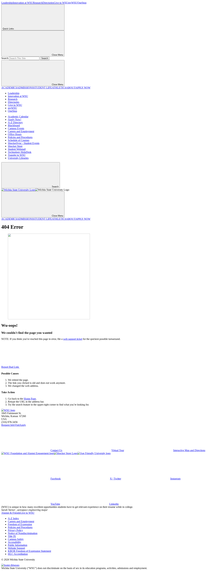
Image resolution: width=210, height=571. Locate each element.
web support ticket (72, 339)
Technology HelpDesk (19, 152)
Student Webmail (17, 149)
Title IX (12, 536)
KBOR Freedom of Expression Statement (29, 551)
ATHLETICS (59, 87)
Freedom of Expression (20, 524)
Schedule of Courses (18, 140)
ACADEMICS (9, 87)
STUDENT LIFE (42, 87)
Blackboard (14, 125)
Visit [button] (17, 425)
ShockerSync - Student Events (23, 143)
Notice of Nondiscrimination (22, 533)
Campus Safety (16, 539)
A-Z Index (13, 518)
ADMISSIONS (25, 87)
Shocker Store (15, 146)
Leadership (7, 2)
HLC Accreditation (18, 554)
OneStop (81, 2)
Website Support (16, 548)
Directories (48, 2)
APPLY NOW (82, 87)
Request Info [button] (8, 425)
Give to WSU (61, 2)
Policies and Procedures (20, 137)
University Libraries (18, 158)
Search (4, 58)
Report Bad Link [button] (10, 367)
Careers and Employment (21, 131)
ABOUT (70, 87)
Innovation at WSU (23, 2)
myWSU (72, 2)
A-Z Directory (15, 122)
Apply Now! (14, 119)
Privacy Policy (15, 530)
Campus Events (16, 128)
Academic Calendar (18, 116)
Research (37, 2)
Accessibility (14, 542)
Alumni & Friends (10, 512)
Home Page (30, 398)
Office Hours (14, 134)
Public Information (17, 545)
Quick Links (8, 28)
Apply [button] (22, 425)
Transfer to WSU (17, 155)
